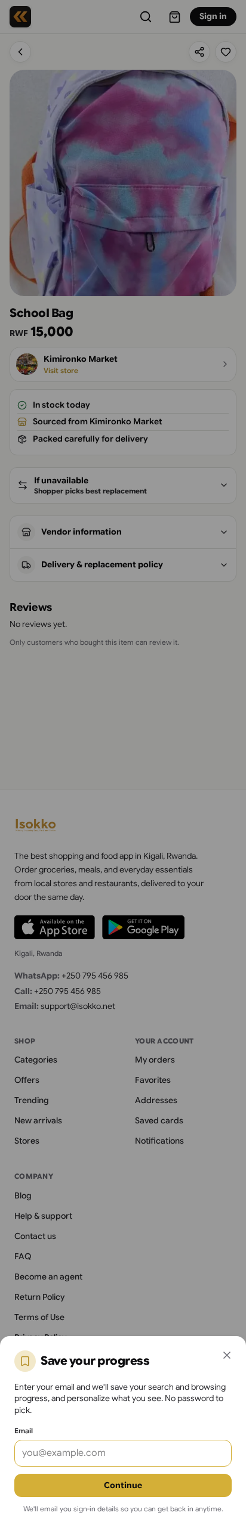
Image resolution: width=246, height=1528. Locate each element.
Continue (123, 1485)
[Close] (226, 1355)
